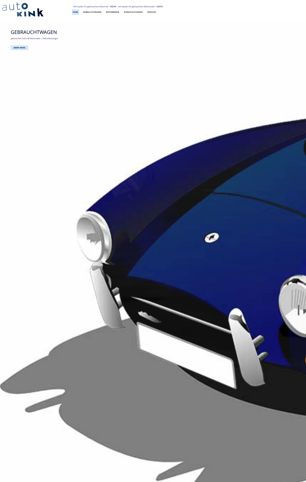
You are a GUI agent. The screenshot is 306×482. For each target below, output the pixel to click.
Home (75, 12)
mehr (113, 6)
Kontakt (151, 12)
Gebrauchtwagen (92, 12)
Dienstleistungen (133, 12)
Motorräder (112, 12)
